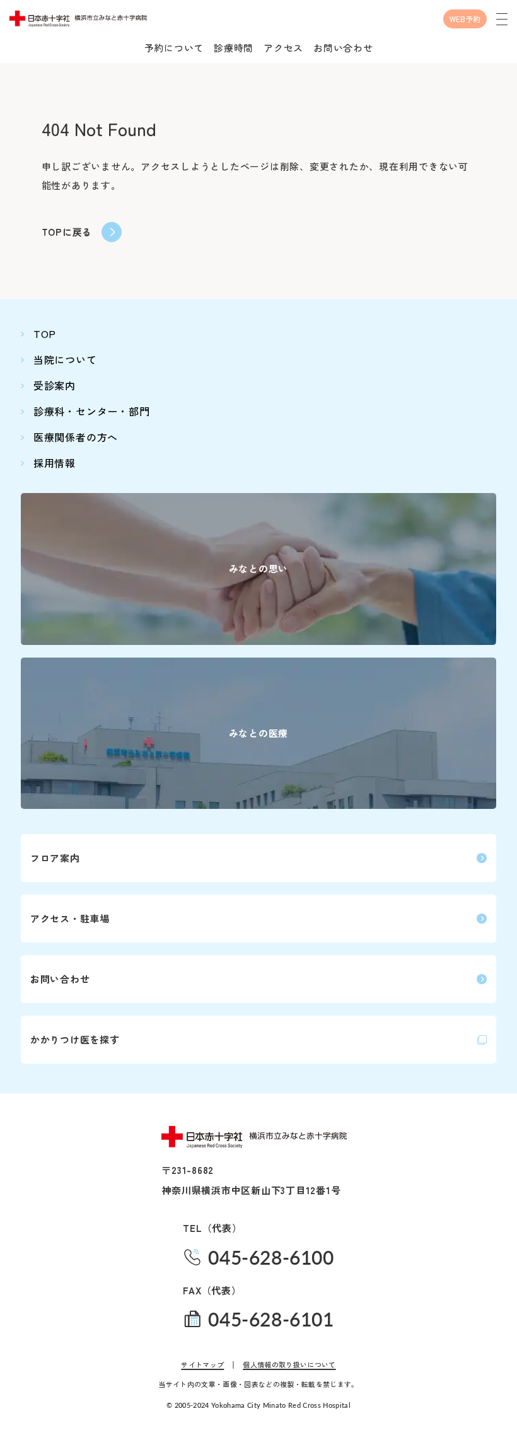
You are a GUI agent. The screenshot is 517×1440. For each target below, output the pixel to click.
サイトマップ (202, 1364)
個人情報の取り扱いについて (289, 1364)
